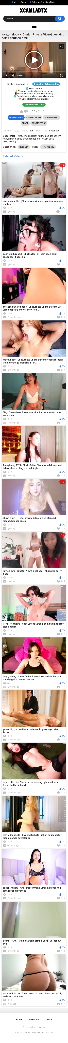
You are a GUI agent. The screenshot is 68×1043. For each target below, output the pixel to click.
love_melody (48, 147)
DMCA (49, 1019)
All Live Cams (20, 2)
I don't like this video (26, 111)
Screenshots (51, 117)
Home (19, 1019)
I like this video (21, 111)
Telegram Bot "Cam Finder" (44, 2)
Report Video (33, 117)
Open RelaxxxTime (34, 104)
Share (25, 123)
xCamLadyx (30, 1032)
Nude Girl (23, 147)
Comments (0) (39, 123)
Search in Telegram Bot (46, 84)
